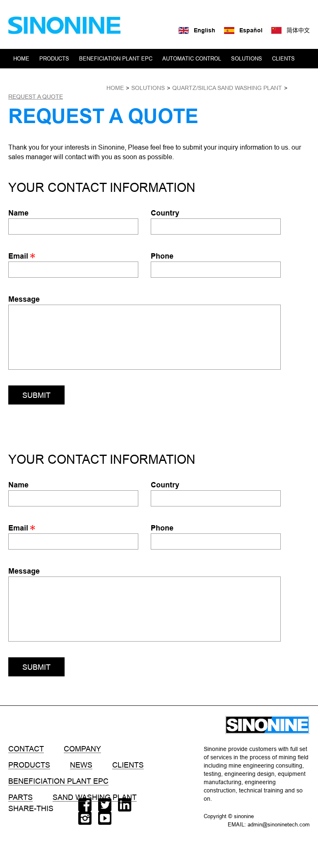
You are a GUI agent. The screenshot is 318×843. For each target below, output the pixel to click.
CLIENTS (283, 58)
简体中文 (298, 30)
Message (24, 299)
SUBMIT (36, 395)
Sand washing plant (95, 797)
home (115, 88)
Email (19, 256)
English (204, 30)
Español (251, 30)
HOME (21, 58)
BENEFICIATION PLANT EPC (115, 58)
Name (18, 212)
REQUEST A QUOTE (35, 96)
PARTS (20, 797)
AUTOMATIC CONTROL (191, 58)
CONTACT (88, 78)
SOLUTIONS (246, 58)
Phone (162, 256)
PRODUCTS (54, 58)
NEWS (58, 78)
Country (165, 212)
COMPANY (26, 78)
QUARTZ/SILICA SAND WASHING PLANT (227, 88)
